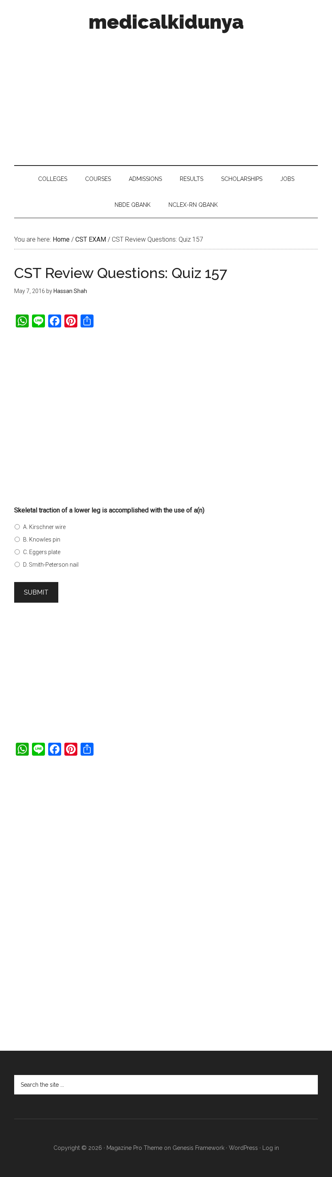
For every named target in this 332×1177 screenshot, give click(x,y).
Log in (270, 1148)
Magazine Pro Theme (134, 1148)
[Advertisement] (166, 96)
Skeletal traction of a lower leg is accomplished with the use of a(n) (109, 510)
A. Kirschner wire (44, 527)
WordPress (243, 1148)
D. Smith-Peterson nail (51, 564)
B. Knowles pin (41, 539)
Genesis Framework (198, 1148)
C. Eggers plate (41, 552)
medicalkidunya (166, 22)
